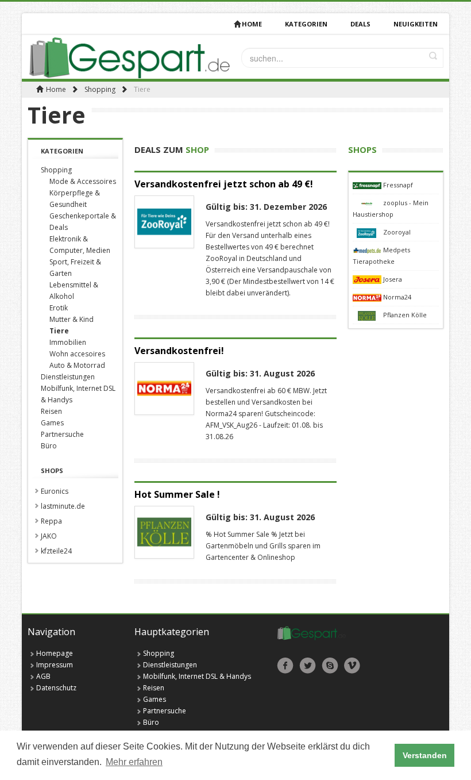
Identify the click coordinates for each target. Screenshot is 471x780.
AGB (43, 676)
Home (252, 24)
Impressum (54, 665)
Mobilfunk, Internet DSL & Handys (197, 676)
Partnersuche (62, 434)
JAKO (49, 536)
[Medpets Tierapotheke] (368, 249)
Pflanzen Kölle (405, 314)
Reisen (51, 411)
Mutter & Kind (71, 319)
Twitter (307, 666)
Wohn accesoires (77, 354)
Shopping (99, 89)
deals (360, 24)
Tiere (59, 331)
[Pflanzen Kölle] (368, 314)
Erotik (58, 308)
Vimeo (352, 666)
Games (52, 423)
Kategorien (306, 24)
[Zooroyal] (368, 232)
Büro (49, 446)
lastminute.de (63, 506)
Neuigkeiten (415, 24)
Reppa (51, 521)
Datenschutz (56, 688)
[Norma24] (368, 297)
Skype (330, 666)
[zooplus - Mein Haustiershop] (368, 202)
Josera (392, 279)
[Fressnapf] (368, 184)
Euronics (54, 491)
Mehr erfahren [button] (134, 762)
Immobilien (67, 342)
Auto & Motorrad (77, 365)
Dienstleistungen (68, 377)
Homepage (54, 653)
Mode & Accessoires (82, 181)
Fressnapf (398, 184)
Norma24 (397, 297)
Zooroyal (397, 232)
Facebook (285, 666)
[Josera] (368, 279)
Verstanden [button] (425, 755)
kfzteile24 (56, 551)
